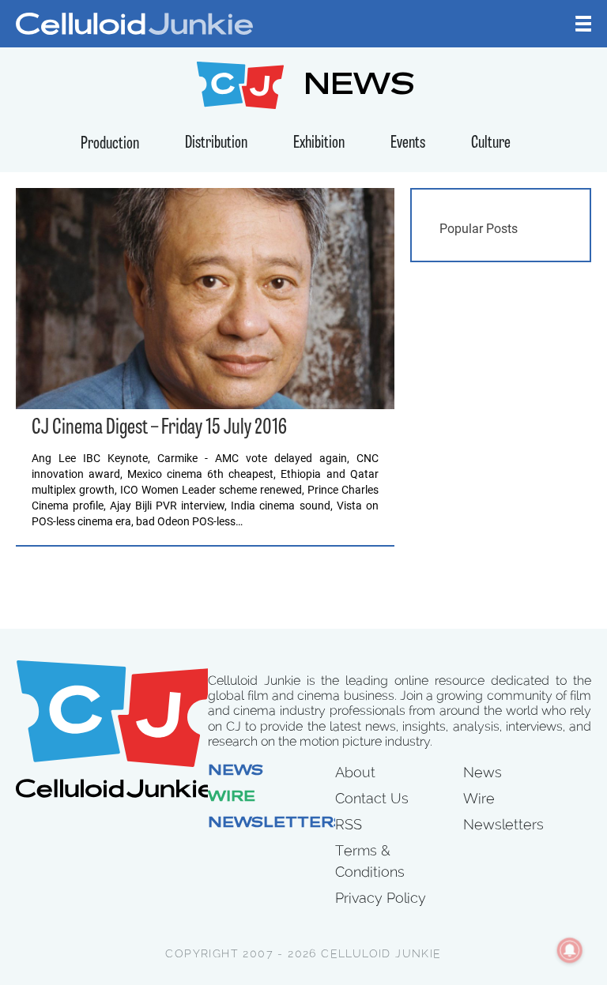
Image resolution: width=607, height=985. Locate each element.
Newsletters (276, 824)
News (235, 772)
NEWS (359, 87)
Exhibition (319, 143)
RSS (348, 824)
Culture (491, 143)
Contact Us (372, 798)
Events (407, 143)
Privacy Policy (380, 897)
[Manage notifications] (569, 950)
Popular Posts (478, 228)
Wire (231, 798)
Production (110, 144)
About (355, 772)
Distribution (216, 143)
